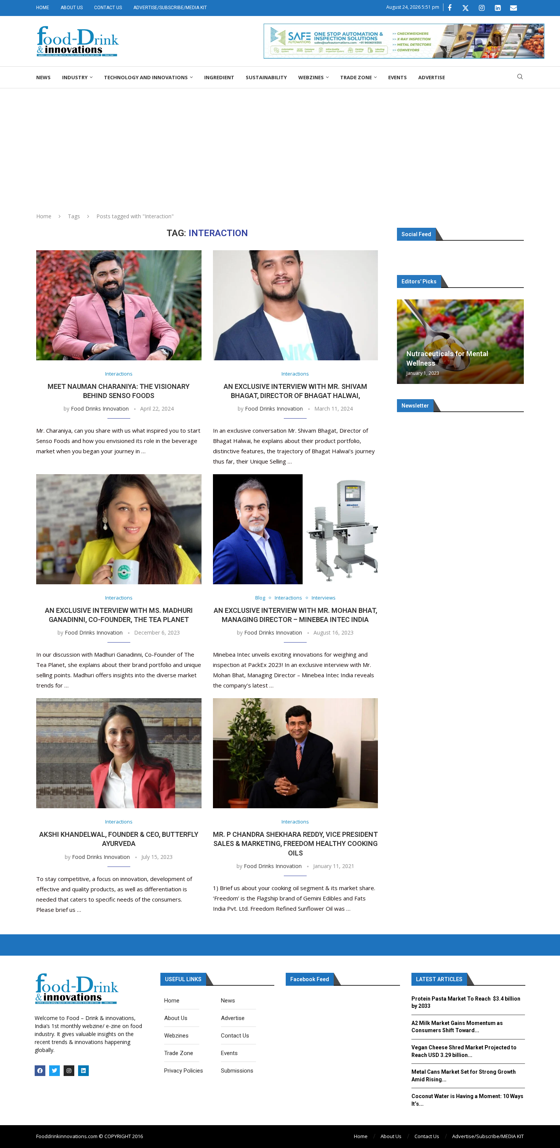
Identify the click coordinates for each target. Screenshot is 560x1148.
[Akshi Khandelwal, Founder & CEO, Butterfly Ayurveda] (119, 753)
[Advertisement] (280, 145)
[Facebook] (449, 8)
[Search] (520, 77)
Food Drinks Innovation (100, 408)
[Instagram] (481, 8)
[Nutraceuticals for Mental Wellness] (460, 341)
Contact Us (108, 7)
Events (397, 77)
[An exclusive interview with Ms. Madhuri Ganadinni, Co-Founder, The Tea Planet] (119, 529)
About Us (72, 7)
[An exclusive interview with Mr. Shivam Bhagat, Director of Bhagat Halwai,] (295, 305)
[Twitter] (465, 8)
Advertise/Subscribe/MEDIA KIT (170, 7)
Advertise (431, 77)
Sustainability (266, 77)
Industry (75, 77)
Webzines (311, 77)
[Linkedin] (497, 8)
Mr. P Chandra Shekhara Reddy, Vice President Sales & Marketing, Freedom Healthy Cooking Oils (295, 843)
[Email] (513, 8)
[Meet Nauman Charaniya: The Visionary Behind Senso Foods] (119, 305)
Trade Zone (356, 77)
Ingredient (219, 77)
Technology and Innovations (146, 77)
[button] (404, 341)
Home (42, 7)
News (43, 77)
